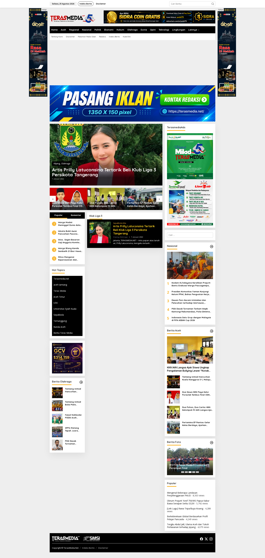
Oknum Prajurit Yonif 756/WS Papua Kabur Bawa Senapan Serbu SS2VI (188, 502)
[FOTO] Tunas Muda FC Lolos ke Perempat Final (188, 466)
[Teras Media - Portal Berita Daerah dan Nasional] (73, 17)
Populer (58, 215)
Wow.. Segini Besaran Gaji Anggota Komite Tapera (69, 241)
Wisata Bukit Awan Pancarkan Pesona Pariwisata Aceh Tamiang (67, 232)
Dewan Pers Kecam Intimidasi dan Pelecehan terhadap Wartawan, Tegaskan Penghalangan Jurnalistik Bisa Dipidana (192, 301)
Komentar (76, 215)
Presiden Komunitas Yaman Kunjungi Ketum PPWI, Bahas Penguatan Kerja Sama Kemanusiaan (190, 293)
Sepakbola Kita (119, 223)
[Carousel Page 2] (186, 472)
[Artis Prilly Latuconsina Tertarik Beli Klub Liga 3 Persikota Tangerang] (151, 243)
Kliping (57, 163)
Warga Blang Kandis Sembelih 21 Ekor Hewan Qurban (70, 249)
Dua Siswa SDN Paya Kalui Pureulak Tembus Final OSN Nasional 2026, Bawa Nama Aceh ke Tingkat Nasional (68, 204)
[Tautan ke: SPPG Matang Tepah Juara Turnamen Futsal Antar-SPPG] (57, 431)
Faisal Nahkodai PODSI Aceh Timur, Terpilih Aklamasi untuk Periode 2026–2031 (73, 416)
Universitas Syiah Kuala (65, 308)
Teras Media (60, 290)
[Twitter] (206, 539)
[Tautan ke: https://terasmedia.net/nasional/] (211, 246)
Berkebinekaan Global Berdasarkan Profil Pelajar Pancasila (187, 518)
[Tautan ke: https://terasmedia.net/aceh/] (211, 331)
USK (56, 302)
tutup (44, 9)
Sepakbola (59, 314)
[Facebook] (202, 539)
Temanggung (60, 320)
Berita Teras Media (63, 332)
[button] (212, 3)
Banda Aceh (59, 326)
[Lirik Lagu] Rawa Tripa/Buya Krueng (185, 508)
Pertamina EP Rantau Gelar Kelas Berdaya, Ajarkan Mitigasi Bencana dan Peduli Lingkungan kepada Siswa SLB (143, 204)
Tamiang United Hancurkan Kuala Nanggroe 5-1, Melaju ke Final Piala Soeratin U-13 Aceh (73, 390)
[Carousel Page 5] (197, 472)
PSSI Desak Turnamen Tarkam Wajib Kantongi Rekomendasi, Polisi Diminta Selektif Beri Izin (73, 442)
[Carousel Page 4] (193, 472)
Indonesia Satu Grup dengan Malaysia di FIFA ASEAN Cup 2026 (191, 318)
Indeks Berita (88, 548)
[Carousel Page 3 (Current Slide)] (190, 472)
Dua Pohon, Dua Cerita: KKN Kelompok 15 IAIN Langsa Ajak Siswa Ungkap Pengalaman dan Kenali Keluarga (105, 204)
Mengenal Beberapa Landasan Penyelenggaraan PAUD (182, 494)
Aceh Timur (59, 296)
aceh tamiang (60, 284)
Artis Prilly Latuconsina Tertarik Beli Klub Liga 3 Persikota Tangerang (104, 172)
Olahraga (65, 163)
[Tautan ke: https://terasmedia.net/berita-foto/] (211, 442)
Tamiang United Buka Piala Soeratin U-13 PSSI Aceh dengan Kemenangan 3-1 (73, 403)
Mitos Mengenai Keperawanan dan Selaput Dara (67, 258)
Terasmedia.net (61, 278)
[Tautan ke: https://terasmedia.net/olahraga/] (81, 382)
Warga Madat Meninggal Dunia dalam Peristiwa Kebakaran (70, 223)
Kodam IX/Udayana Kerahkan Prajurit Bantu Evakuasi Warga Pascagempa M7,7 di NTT (191, 284)
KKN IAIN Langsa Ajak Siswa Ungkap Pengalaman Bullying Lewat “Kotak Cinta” (188, 369)
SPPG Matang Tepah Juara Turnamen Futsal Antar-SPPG (73, 429)
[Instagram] (211, 539)
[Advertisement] (132, 63)
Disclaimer (103, 548)
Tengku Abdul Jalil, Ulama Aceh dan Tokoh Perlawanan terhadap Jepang (188, 526)
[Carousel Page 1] (182, 472)
